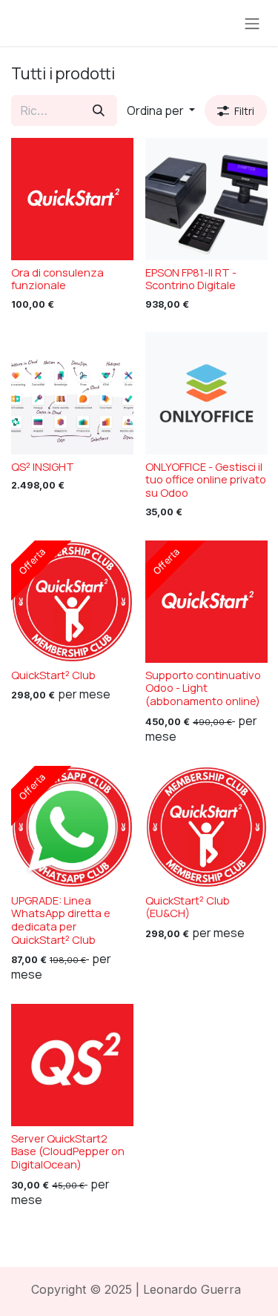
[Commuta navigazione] (252, 23)
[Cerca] (98, 110)
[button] (161, 110)
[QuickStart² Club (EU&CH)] (206, 827)
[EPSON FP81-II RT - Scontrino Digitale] (206, 199)
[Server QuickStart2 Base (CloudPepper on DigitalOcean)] (72, 1065)
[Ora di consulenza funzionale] (72, 199)
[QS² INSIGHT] (72, 393)
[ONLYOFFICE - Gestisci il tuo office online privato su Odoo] (206, 393)
